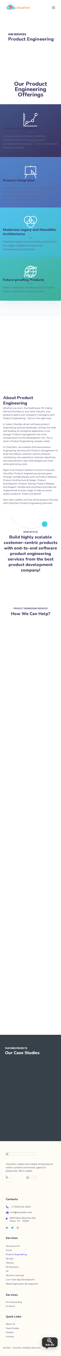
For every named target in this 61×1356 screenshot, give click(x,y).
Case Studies (12, 1328)
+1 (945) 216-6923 (21, 1207)
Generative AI (13, 1246)
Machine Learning (15, 1275)
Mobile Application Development (22, 1283)
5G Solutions (12, 1267)
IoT (7, 1271)
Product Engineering (16, 1254)
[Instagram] (18, 1228)
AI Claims (10, 1306)
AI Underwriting (14, 1302)
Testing (9, 1263)
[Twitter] (12, 1228)
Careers (10, 1332)
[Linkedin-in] (7, 1228)
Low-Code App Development (20, 1279)
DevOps (9, 1258)
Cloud (9, 1250)
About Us (10, 1324)
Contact (10, 1336)
